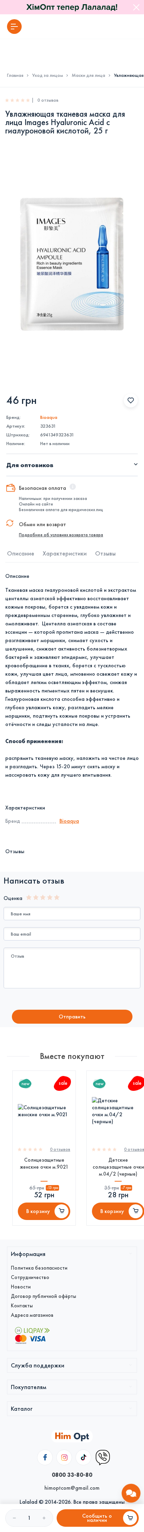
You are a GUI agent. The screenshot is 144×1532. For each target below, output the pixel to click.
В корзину (38, 1211)
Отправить (72, 1016)
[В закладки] (131, 400)
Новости (21, 1287)
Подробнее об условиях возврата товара (61, 535)
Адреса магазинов (32, 1315)
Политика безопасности (39, 1268)
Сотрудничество (30, 1277)
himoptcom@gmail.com (72, 1487)
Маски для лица (88, 75)
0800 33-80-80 (72, 1474)
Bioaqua (48, 417)
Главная (15, 75)
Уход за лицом (47, 75)
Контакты (22, 1305)
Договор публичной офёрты (43, 1296)
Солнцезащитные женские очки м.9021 (44, 1163)
